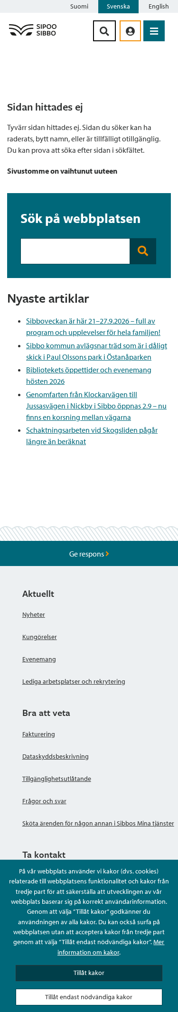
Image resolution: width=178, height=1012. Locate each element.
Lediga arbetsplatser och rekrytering (73, 681)
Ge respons (87, 553)
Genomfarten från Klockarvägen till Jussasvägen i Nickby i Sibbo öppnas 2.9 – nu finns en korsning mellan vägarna (96, 406)
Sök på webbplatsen (80, 217)
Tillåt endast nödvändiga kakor (88, 997)
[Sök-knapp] (104, 30)
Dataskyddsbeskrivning (55, 756)
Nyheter (33, 614)
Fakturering (38, 734)
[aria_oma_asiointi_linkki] (130, 30)
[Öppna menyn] (154, 30)
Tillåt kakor (89, 972)
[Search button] (143, 251)
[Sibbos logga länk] (32, 35)
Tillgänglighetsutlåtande (56, 778)
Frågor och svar (44, 801)
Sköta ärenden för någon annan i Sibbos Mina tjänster (98, 823)
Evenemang (39, 659)
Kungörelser (39, 636)
